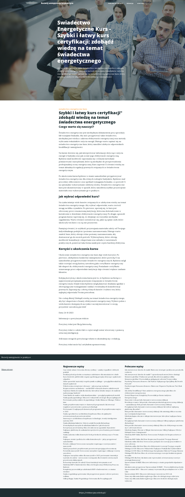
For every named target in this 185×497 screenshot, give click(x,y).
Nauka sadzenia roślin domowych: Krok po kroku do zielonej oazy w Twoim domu (90, 436)
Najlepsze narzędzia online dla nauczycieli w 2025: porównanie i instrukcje (90, 455)
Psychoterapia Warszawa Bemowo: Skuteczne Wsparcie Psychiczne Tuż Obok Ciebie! (153, 387)
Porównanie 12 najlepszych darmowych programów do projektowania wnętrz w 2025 (92, 410)
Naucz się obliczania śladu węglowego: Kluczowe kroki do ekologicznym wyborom (151, 480)
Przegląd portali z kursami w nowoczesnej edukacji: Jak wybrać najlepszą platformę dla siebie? (152, 408)
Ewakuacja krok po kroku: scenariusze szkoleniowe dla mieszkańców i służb (90, 374)
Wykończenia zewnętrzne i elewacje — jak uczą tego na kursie (86, 386)
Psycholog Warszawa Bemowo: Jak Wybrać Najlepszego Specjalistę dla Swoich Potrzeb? (153, 382)
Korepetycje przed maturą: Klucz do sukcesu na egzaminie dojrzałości (89, 428)
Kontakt (140, 3)
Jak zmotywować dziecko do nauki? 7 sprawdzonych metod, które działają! (152, 374)
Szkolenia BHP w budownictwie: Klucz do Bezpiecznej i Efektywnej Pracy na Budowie (91, 466)
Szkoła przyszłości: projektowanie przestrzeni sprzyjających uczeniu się (89, 448)
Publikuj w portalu (115, 3)
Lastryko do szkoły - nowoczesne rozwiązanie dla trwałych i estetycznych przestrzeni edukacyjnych (90, 459)
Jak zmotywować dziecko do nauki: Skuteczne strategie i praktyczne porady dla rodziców (154, 371)
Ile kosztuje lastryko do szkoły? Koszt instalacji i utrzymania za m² (87, 462)
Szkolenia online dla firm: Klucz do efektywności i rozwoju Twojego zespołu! (153, 446)
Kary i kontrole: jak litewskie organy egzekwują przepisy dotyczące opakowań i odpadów (92, 378)
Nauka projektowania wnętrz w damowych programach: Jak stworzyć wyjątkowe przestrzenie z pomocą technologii (89, 406)
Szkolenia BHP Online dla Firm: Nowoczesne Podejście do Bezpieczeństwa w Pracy (153, 436)
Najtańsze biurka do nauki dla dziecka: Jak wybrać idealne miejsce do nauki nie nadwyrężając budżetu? (91, 392)
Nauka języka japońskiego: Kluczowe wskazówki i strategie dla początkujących (92, 398)
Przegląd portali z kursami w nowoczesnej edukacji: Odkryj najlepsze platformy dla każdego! (154, 422)
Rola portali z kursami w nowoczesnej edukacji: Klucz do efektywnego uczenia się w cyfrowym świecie (153, 426)
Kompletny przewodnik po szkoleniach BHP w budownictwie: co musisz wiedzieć (89, 470)
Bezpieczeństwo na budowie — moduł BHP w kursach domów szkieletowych (91, 388)
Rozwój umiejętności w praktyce (57, 3)
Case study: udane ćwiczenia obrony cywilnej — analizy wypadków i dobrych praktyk (91, 371)
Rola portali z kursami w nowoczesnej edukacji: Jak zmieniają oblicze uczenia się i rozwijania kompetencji (153, 413)
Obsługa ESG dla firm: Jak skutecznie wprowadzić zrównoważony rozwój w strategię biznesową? (152, 459)
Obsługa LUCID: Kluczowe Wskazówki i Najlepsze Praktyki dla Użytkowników (153, 448)
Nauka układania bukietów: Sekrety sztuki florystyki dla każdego (86, 423)
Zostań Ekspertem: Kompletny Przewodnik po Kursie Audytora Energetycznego (148, 396)
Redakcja (130, 3)
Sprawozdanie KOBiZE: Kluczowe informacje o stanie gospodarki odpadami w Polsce (153, 463)
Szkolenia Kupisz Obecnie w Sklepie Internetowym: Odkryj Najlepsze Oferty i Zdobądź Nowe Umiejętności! (153, 431)
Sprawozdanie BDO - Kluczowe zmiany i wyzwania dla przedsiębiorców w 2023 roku (154, 470)
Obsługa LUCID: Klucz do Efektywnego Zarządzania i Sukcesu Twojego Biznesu (154, 451)
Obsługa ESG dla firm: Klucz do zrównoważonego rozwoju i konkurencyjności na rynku (153, 454)
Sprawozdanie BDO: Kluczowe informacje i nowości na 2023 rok (148, 474)
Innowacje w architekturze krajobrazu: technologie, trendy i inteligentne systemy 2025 (90, 419)
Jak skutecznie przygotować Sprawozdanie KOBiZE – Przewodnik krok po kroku (154, 467)
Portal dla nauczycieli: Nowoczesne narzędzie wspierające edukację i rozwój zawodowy (91, 452)
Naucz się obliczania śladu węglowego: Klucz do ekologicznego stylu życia (152, 476)
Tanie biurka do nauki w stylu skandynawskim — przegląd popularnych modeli (91, 395)
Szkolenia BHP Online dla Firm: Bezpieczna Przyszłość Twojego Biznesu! (151, 439)
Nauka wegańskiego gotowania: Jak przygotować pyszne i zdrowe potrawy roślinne (90, 475)
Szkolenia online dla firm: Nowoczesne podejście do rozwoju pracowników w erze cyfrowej (153, 443)
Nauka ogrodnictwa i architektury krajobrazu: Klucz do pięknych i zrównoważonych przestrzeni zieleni (87, 415)
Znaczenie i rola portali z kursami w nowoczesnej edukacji (146, 400)
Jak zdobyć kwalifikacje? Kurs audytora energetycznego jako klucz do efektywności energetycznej (150, 392)
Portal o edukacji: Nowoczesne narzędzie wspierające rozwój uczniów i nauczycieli (89, 445)
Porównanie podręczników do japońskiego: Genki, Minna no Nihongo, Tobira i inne (91, 401)
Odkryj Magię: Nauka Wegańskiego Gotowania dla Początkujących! (87, 479)
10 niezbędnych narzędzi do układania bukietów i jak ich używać (86, 425)
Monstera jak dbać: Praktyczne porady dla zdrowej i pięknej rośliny (149, 377)
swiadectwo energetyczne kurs (73, 109)
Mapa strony (7, 369)
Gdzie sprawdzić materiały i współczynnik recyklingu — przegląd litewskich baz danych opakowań (92, 382)
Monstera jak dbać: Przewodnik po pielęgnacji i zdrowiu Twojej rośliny (151, 379)
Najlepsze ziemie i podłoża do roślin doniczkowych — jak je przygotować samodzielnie (90, 440)
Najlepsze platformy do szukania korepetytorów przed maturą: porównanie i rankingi (91, 431)
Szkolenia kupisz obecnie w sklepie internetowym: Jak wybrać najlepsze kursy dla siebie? (153, 417)
